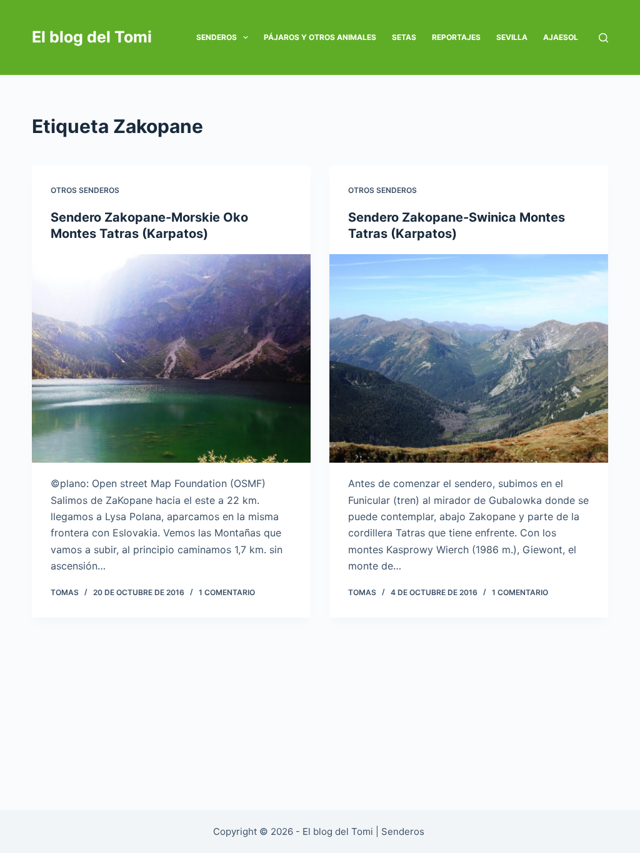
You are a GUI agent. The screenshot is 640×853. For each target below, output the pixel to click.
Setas (404, 37)
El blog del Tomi (92, 36)
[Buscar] (603, 37)
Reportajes (456, 37)
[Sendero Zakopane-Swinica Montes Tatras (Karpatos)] (468, 358)
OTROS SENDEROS (85, 190)
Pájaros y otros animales (320, 37)
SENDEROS (216, 37)
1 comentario (227, 592)
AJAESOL (560, 37)
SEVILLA (512, 37)
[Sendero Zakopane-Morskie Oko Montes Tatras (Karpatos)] (171, 358)
